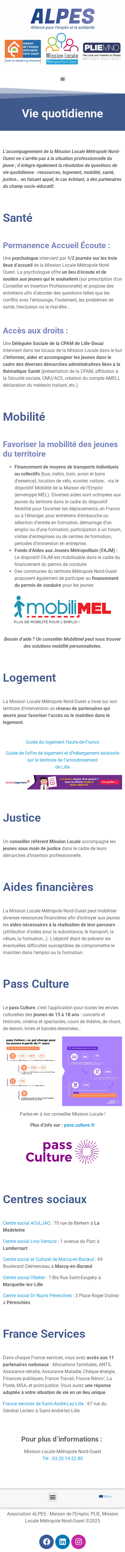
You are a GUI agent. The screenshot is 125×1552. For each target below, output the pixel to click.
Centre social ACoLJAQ (26, 1223)
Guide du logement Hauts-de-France (62, 742)
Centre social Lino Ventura (30, 1241)
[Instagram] (78, 1542)
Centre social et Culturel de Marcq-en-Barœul (48, 1259)
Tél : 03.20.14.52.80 (62, 1458)
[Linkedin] (62, 1542)
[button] (62, 79)
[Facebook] (46, 1542)
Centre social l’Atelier (24, 1277)
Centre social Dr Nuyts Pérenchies (37, 1295)
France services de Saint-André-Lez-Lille (43, 1403)
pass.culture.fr (79, 1125)
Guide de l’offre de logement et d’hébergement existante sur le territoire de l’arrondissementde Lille (62, 760)
